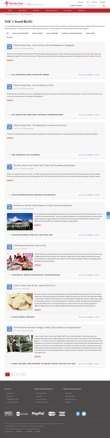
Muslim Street (38, 195)
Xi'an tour (15, 195)
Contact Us (80, 2)
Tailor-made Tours (51, 10)
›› (17, 374)
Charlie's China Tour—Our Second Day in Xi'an (33, 85)
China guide (67, 10)
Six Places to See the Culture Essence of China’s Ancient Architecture (42, 205)
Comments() (85, 75)
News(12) (9, 37)
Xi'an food (15, 317)
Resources (81, 10)
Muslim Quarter (32, 114)
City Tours (36, 10)
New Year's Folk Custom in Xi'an (34, 275)
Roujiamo (22, 317)
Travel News (68, 393)
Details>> (10, 60)
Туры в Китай (9, 431)
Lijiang (41, 235)
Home (10, 10)
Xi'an (13, 114)
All (7, 33)
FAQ (88, 2)
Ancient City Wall (21, 114)
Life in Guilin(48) (52, 33)
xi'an (13, 74)
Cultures (24, 249)
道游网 (38, 431)
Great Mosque (42, 114)
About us (94, 2)
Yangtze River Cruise (13, 399)
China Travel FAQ (41, 393)
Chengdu (14, 363)
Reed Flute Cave (21, 155)
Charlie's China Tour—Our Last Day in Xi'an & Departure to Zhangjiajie (43, 45)
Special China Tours (71, 399)
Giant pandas (22, 363)
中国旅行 (19, 431)
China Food (25, 289)
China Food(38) (37, 33)
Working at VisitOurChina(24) (72, 33)
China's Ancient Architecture (20, 235)
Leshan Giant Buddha (33, 363)
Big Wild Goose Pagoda (26, 195)
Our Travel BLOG (70, 396)
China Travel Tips (41, 399)
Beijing (32, 235)
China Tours (22, 10)
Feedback (102, 2)
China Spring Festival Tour (52, 275)
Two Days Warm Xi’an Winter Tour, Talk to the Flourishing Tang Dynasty (44, 165)
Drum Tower (63, 363)
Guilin (13, 155)
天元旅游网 (28, 431)
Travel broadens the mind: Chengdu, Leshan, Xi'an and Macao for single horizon (47, 327)
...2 (23, 374)
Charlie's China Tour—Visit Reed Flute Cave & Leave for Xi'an (40, 125)
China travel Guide (27, 48)
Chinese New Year (17, 275)
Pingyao (46, 235)
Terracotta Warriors (49, 195)
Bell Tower (55, 363)
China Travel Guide (12, 402)
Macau (73, 363)
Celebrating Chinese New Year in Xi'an (29, 245)
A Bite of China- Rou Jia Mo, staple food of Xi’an (34, 285)
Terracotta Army (46, 363)
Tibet (51, 235)
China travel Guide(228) (20, 33)
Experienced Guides (42, 402)
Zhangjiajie (45, 74)
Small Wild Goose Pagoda (23, 74)
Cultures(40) (90, 33)
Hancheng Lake (37, 74)
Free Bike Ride (35, 155)
